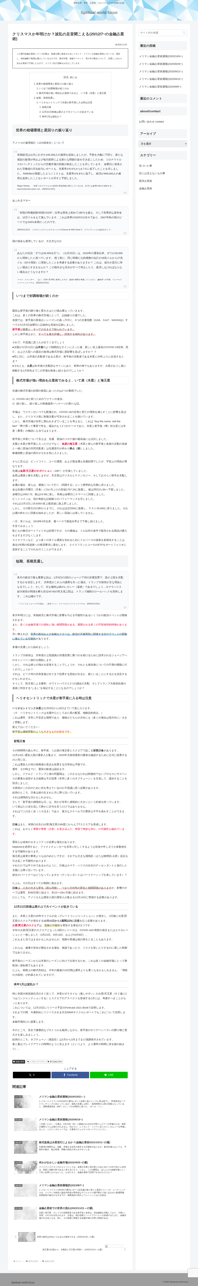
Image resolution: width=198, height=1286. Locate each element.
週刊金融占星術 (56, 1062)
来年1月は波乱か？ (52, 116)
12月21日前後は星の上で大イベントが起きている (67, 112)
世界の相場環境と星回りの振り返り (54, 83)
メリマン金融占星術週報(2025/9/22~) (161, 71)
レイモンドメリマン (37, 1062)
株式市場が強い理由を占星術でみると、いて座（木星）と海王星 (72, 93)
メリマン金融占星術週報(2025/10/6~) (161, 56)
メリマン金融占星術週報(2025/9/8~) (160, 86)
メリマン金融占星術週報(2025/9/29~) (161, 63)
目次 (66, 77)
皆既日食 (46, 107)
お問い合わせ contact (151, 121)
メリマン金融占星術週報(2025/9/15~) (161, 79)
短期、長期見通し (45, 97)
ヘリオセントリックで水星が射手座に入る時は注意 (65, 102)
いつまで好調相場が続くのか (54, 88)
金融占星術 (20, 1062)
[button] (184, 32)
